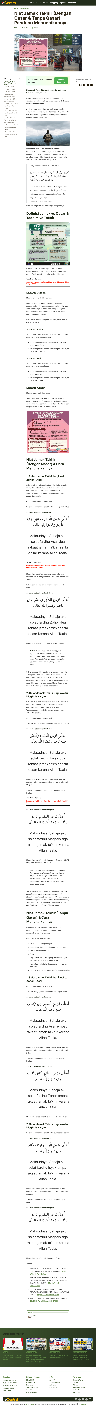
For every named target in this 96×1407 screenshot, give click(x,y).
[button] (11, 79)
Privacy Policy (55, 1382)
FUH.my (76, 1385)
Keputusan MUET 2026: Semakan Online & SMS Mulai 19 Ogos (47, 802)
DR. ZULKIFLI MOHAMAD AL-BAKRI (44, 1301)
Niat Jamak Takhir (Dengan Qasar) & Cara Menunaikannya (11, 99)
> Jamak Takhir (10, 91)
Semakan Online (79, 1387)
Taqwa (75, 1382)
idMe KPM (30, 1380)
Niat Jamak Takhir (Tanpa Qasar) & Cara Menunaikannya (10, 120)
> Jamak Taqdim (11, 89)
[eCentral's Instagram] (79, 1399)
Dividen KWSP (31, 1392)
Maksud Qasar (9, 94)
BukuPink (76, 1392)
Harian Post (77, 1390)
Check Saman (31, 1390)
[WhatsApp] (91, 85)
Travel (45, 3)
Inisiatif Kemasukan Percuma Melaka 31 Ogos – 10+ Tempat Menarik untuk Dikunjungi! (36, 1358)
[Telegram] (87, 85)
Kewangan (30, 1385)
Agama (63, 3)
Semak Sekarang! (61, 80)
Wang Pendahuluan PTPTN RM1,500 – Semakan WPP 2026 (81, 1357)
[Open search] (92, 3)
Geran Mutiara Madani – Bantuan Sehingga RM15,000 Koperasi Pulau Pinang (45, 566)
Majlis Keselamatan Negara (48, 1295)
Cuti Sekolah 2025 (10, 1383)
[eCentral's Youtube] (90, 1399)
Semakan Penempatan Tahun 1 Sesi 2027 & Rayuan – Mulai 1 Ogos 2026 (47, 283)
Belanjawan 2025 (9, 1380)
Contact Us (54, 1387)
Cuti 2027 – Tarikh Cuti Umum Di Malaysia (59, 1356)
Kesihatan (72, 3)
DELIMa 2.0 (30, 1382)
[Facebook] (80, 85)
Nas (15, 28)
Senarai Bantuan (32, 1387)
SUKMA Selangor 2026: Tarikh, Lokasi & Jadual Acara (12, 1357)
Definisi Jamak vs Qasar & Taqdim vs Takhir (10, 83)
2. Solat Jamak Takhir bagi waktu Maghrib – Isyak (11, 113)
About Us (53, 1380)
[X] (84, 85)
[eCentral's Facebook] (76, 1399)
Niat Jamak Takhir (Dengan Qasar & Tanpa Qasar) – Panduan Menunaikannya (42, 18)
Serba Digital (30, 1404)
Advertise (53, 1385)
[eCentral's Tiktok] (86, 1399)
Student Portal (78, 1380)
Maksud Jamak (9, 86)
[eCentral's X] (83, 1399)
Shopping (54, 3)
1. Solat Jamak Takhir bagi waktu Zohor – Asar (11, 106)
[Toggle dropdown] (40, 2)
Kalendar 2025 (8, 1388)
